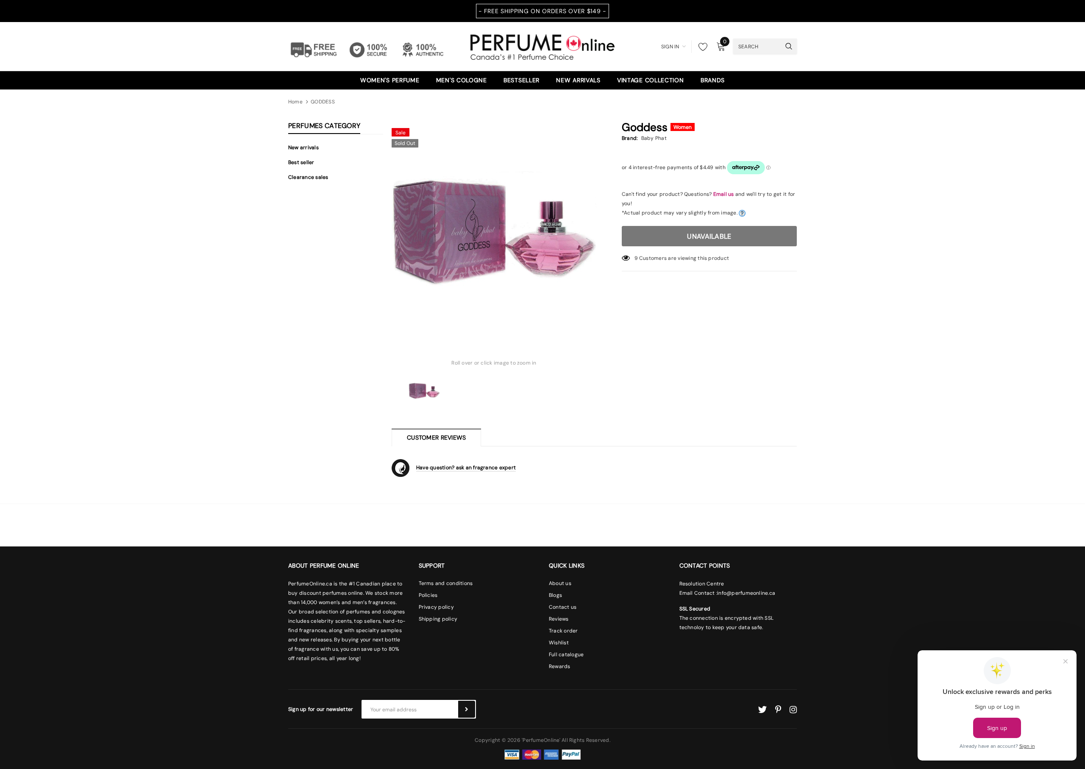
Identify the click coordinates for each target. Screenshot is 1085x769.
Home (295, 101)
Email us (723, 194)
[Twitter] (762, 709)
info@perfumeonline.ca (746, 593)
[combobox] (757, 46)
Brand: (629, 138)
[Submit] (466, 709)
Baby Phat (654, 138)
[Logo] (542, 45)
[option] (494, 226)
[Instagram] (793, 709)
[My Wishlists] (700, 46)
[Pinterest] (778, 709)
